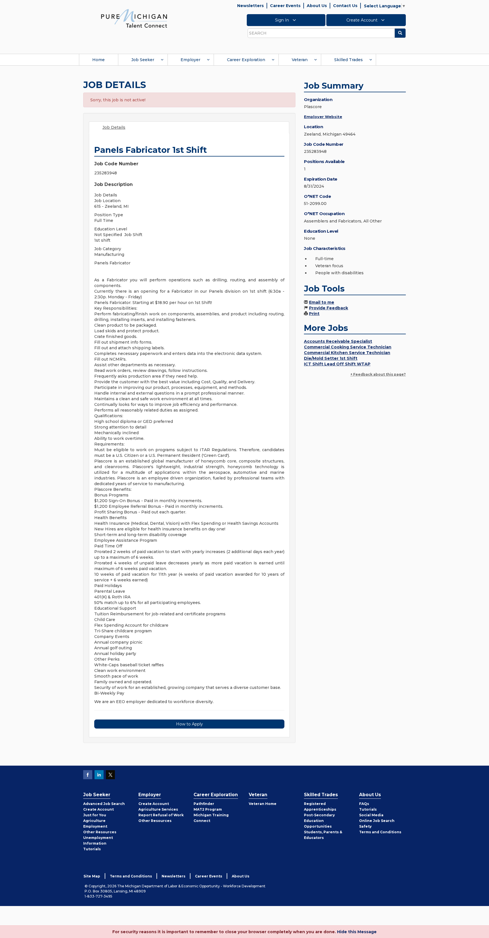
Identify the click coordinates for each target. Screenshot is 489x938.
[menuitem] (98, 59)
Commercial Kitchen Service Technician (347, 352)
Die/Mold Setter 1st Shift (330, 358)
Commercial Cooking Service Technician (347, 347)
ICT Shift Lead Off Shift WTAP (337, 364)
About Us (317, 5)
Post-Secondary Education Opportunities (319, 820)
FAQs (364, 804)
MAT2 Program (208, 809)
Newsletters (250, 5)
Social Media (371, 815)
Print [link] (314, 313)
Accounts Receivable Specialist (338, 341)
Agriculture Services (158, 809)
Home (98, 59)
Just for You (94, 815)
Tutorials (92, 849)
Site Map (91, 876)
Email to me (321, 302)
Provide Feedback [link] (328, 307)
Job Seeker (142, 59)
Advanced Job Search (104, 804)
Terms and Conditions (380, 832)
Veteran (300, 59)
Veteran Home (262, 804)
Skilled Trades (348, 59)
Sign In (282, 20)
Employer (190, 59)
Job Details (113, 127)
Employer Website (323, 116)
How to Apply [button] (189, 724)
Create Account (362, 20)
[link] (134, 18)
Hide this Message (357, 931)
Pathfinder (204, 804)
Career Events (285, 5)
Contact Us (345, 5)
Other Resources (99, 832)
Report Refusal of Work (161, 815)
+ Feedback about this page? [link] (378, 374)
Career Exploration (246, 59)
